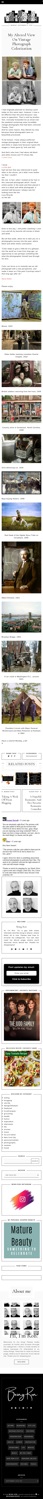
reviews (7, 1145)
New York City (10, 1137)
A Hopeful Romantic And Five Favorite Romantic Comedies (33, 803)
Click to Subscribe (21, 979)
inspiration (8, 1121)
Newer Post (9, 792)
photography (31, 756)
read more (21, 1362)
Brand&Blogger (13, 1496)
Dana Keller (7, 279)
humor (7, 1119)
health (7, 1116)
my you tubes (10, 1135)
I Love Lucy (7, 157)
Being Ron (13, 1494)
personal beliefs (11, 1140)
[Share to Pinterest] (14, 756)
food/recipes (10, 1111)
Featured (8, 1108)
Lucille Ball (6, 167)
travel (6, 1148)
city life (7, 1103)
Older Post (34, 792)
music (6, 1132)
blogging (8, 1100)
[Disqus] (21, 846)
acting (7, 1098)
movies (7, 1129)
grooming (8, 1114)
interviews (8, 1124)
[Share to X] (9, 756)
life (5, 1127)
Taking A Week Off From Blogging (10, 799)
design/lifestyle (11, 1106)
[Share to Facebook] (12, 756)
